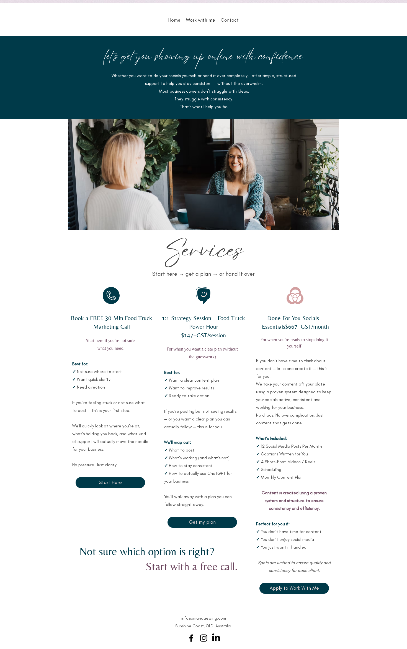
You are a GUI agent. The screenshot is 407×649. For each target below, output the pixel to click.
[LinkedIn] (216, 638)
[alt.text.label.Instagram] (203, 638)
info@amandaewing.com (203, 618)
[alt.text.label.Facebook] (191, 638)
